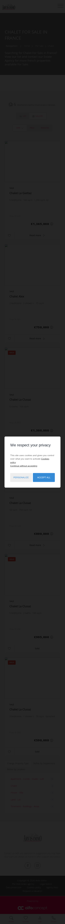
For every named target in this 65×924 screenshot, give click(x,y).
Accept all (43, 477)
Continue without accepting (23, 466)
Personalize (21, 477)
